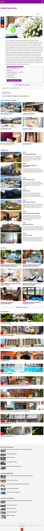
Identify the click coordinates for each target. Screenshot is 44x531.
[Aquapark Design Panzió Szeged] (11, 216)
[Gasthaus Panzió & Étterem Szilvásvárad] (11, 170)
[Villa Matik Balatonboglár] (22, 317)
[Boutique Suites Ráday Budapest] (22, 330)
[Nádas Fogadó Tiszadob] (11, 205)
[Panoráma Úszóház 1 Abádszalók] (3, 493)
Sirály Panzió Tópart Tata (6, 423)
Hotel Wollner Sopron (5, 360)
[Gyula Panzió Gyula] (33, 122)
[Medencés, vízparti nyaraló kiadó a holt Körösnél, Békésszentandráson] (11, 257)
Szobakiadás (37, 525)
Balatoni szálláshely (22, 526)
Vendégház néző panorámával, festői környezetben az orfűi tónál (14, 385)
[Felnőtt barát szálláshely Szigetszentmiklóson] (11, 294)
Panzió (26, 525)
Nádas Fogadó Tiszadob (29, 202)
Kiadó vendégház (21, 525)
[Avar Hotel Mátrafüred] (22, 343)
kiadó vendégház (34, 300)
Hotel (42, 525)
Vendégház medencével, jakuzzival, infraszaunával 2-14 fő (32, 303)
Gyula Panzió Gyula (28, 129)
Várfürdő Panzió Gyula (6, 113)
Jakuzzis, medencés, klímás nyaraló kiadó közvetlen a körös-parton (32, 265)
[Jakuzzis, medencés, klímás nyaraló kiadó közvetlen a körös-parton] (33, 257)
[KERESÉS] (4, 2)
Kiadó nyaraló (31, 281)
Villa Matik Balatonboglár (6, 323)
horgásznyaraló (12, 281)
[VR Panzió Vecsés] (11, 238)
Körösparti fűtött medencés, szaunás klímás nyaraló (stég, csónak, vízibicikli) (17, 398)
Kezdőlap (2, 525)
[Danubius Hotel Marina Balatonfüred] (3, 467)
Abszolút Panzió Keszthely (12, 461)
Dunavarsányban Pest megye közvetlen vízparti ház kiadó (11, 284)
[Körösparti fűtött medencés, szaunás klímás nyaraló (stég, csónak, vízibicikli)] (22, 393)
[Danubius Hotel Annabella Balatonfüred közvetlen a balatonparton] (3, 450)
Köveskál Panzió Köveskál (29, 154)
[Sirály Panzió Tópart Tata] (22, 418)
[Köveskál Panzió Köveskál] (11, 157)
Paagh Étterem (26, 191)
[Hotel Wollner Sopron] (22, 355)
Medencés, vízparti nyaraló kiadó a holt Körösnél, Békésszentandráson (11, 265)
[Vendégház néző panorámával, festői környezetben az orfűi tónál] (22, 380)
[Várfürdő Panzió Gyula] (11, 107)
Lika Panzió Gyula (27, 144)
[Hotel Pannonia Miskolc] (3, 509)
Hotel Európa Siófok (10, 457)
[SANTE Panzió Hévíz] (11, 227)
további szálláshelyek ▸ (22, 85)
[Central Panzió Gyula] (11, 122)
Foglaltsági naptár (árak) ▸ (14, 80)
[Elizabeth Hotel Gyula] (3, 516)
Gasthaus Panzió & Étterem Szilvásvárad (30, 166)
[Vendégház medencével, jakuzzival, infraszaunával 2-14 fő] (33, 294)
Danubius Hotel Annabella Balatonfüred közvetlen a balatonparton (19, 449)
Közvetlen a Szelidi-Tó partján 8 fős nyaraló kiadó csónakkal (32, 284)
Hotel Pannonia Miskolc (11, 508)
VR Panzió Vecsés (27, 235)
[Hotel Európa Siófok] (3, 458)
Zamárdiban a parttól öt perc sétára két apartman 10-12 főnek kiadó (15, 411)
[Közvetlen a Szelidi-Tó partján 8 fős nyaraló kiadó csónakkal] (33, 275)
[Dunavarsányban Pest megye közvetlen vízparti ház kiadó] (11, 275)
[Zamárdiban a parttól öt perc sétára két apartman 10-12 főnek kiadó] (22, 405)
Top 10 (42, 2)
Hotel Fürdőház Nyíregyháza (7, 373)
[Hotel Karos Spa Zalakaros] (3, 512)
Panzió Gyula (16, 88)
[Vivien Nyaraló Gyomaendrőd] (3, 481)
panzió (2, 111)
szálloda (22, 359)
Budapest (18, 334)
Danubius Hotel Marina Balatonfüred (14, 466)
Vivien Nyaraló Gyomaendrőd (12, 480)
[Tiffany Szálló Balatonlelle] (3, 454)
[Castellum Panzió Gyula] (33, 107)
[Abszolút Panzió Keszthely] (3, 463)
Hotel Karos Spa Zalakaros (12, 511)
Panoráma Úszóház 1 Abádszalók (13, 492)
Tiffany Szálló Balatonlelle (12, 453)
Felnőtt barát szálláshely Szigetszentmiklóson (7, 303)
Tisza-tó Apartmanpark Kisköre (13, 488)
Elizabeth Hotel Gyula (11, 515)
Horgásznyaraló (31, 525)
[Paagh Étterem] (11, 194)
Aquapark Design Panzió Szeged (31, 213)
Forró (2, 262)
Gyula (11, 88)
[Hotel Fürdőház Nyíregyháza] (22, 368)
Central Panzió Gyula (6, 129)
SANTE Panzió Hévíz (28, 224)
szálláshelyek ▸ (22, 307)
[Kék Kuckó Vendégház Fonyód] (22, 431)
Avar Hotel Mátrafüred (5, 348)
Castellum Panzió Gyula (29, 113)
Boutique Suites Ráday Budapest (8, 335)
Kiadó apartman (9, 300)
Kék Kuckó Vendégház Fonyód (7, 436)
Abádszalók (6, 88)
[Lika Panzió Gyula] (33, 137)
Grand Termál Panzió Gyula (8, 144)
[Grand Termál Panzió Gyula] (11, 137)
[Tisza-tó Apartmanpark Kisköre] (3, 489)
